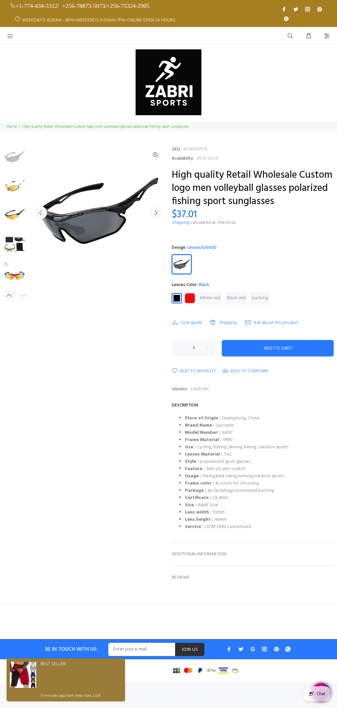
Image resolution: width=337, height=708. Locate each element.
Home (12, 126)
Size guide (191, 323)
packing (260, 298)
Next (155, 212)
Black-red (236, 298)
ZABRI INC (200, 389)
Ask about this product (276, 323)
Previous (41, 212)
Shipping (181, 222)
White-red (210, 298)
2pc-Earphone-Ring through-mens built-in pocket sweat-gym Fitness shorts (74, 679)
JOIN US (190, 649)
